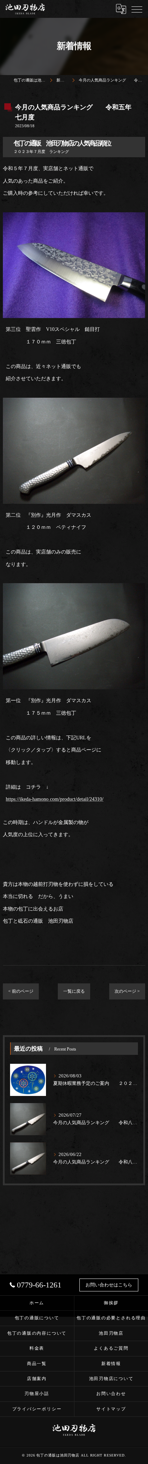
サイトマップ (111, 1408)
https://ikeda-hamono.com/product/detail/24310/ (54, 799)
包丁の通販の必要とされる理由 (111, 1317)
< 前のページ (20, 991)
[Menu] (137, 9)
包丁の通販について (37, 1317)
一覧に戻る (74, 991)
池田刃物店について (111, 1378)
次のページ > (127, 991)
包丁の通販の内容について (36, 1333)
